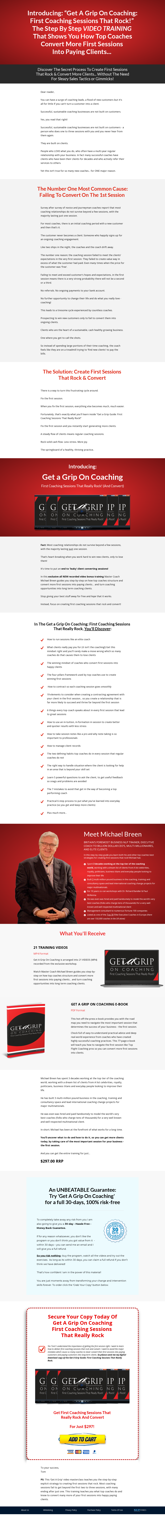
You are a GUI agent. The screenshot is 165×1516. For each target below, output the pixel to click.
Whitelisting (48, 1510)
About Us (25, 1510)
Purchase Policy (94, 1510)
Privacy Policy (71, 1510)
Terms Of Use (117, 1510)
